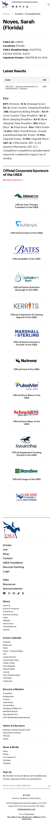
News (5, 751)
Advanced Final (9, 657)
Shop (6, 554)
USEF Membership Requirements (16, 717)
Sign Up (7, 772)
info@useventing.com (26, 809)
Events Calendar (12, 638)
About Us (6, 606)
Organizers (7, 681)
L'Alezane (23, 89)
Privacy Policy (35, 798)
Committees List (9, 626)
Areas (5, 617)
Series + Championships (13, 651)
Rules (5, 648)
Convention (7, 693)
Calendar (7, 642)
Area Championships (11, 675)
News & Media (11, 747)
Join (5, 550)
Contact (8, 558)
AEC (4, 654)
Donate (7, 545)
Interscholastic (9, 669)
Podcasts (6, 760)
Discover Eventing (13, 567)
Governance (8, 611)
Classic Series (9, 663)
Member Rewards (10, 711)
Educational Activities (12, 733)
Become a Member (13, 689)
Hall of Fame (8, 624)
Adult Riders (8, 702)
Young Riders (8, 705)
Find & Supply (29, 814)
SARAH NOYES (11, 89)
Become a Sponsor (12, 180)
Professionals (8, 696)
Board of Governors (11, 609)
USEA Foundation (13, 563)
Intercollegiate (9, 666)
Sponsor (6, 630)
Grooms (6, 699)
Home (6, 14)
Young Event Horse (10, 660)
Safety (5, 739)
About (6, 601)
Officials (6, 736)
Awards (6, 672)
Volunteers (7, 678)
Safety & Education (14, 726)
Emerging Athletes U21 (12, 708)
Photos (5, 754)
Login (6, 571)
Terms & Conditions (20, 798)
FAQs (6, 580)
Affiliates (6, 621)
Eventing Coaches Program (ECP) (16, 730)
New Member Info (10, 714)
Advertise (7, 763)
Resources (9, 584)
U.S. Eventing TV (9, 757)
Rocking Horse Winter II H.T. (27, 87)
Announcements (12, 589)
